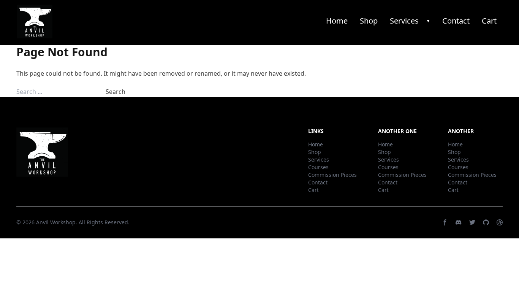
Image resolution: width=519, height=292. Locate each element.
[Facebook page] (445, 222)
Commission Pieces (332, 174)
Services (404, 21)
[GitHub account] (486, 222)
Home (337, 21)
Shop (369, 21)
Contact (456, 21)
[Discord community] (459, 222)
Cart (489, 21)
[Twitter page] (472, 222)
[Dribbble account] (500, 222)
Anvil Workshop (56, 222)
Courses (318, 167)
